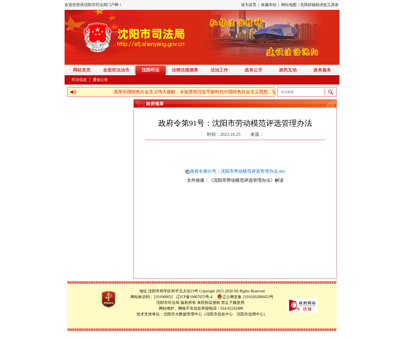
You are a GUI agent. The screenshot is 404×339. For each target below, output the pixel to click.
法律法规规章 (185, 70)
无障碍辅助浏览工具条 (319, 5)
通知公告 (100, 80)
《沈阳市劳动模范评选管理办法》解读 (246, 180)
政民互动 (288, 70)
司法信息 (79, 80)
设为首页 (248, 5)
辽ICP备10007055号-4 (196, 297)
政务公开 (253, 70)
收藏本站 (268, 5)
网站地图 (289, 5)
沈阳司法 (150, 70)
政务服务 (322, 70)
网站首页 (82, 70)
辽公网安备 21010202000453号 (247, 297)
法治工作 (219, 70)
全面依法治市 (116, 70)
